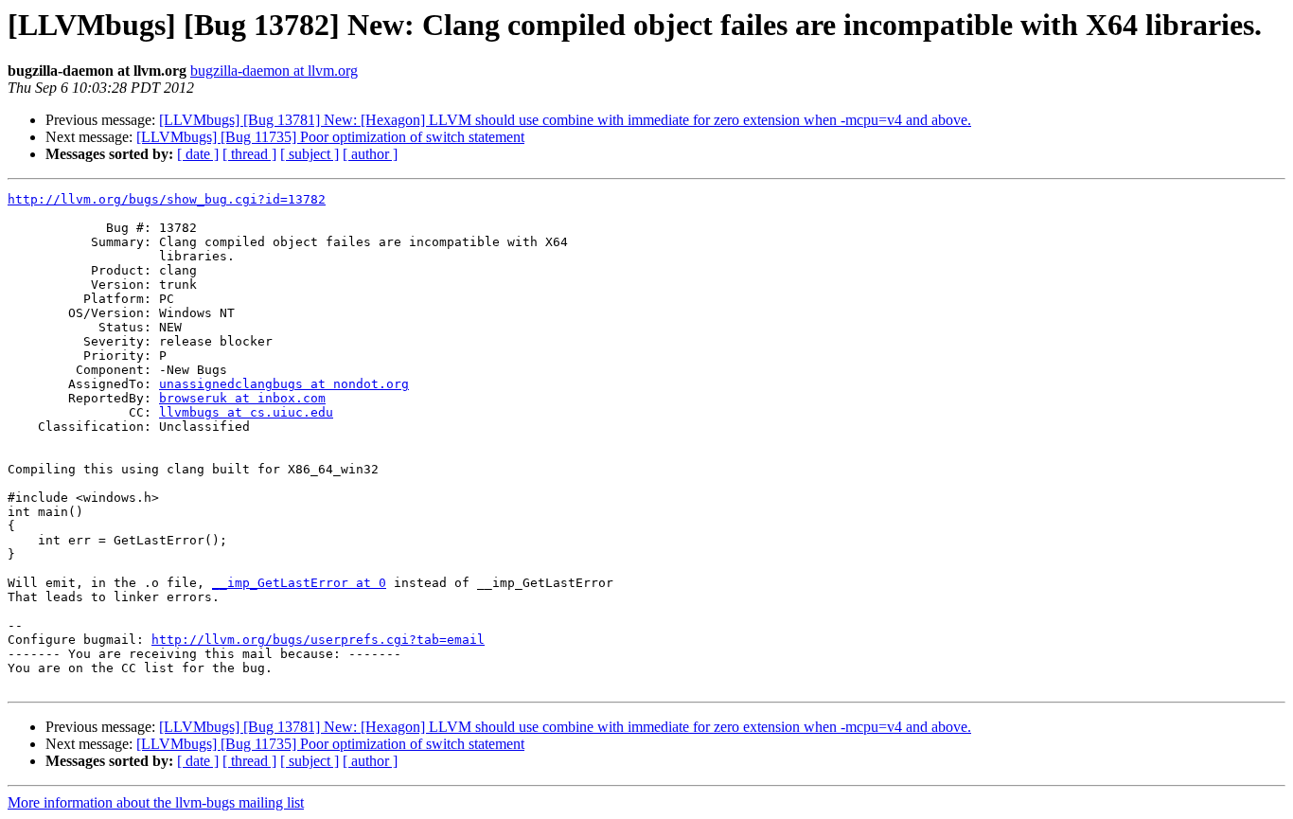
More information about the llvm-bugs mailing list (156, 802)
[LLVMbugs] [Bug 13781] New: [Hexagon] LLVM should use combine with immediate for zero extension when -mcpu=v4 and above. (565, 120)
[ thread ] (249, 154)
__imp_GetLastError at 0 (299, 583)
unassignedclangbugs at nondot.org (284, 384)
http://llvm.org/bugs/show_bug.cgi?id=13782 (167, 199)
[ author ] (370, 154)
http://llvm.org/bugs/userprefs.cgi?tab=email (318, 639)
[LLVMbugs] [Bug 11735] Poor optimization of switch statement (330, 137)
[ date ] (198, 154)
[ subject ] (309, 154)
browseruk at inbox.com (242, 398)
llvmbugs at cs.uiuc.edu (246, 412)
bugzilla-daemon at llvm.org (274, 70)
